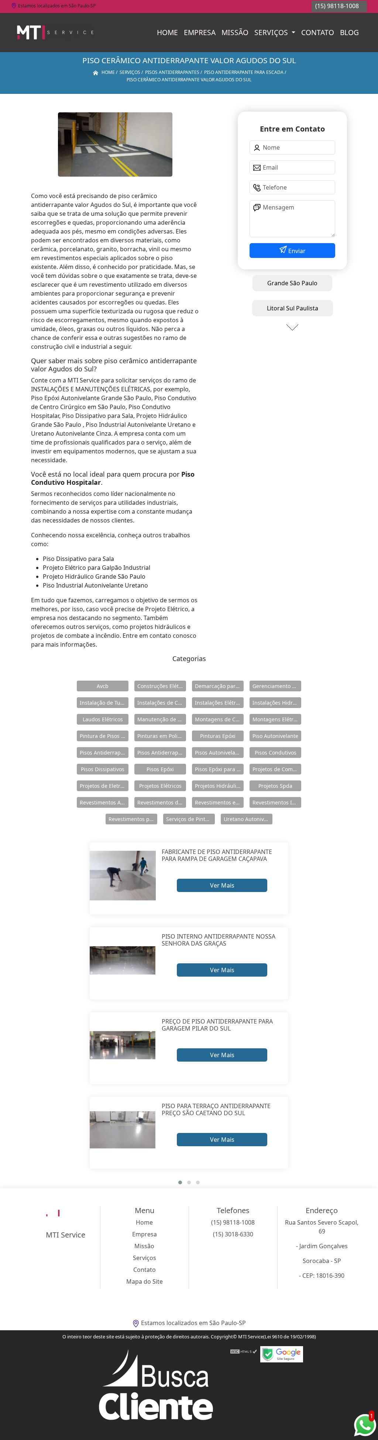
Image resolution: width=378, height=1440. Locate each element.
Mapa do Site (144, 1281)
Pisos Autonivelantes (219, 752)
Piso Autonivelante (275, 735)
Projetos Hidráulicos (219, 785)
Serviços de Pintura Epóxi (190, 819)
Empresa (200, 32)
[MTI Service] (55, 32)
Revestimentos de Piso (161, 802)
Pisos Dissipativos (102, 769)
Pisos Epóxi (160, 769)
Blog (349, 32)
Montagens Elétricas (276, 719)
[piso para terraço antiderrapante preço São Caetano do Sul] (123, 1130)
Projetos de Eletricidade (104, 785)
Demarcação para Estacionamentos (219, 686)
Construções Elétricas (161, 686)
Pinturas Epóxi (218, 735)
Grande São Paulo (292, 283)
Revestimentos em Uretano (219, 802)
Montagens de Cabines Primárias (219, 719)
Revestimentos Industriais (276, 802)
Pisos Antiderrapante (104, 752)
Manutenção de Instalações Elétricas (161, 719)
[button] (180, 1182)
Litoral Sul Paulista (292, 308)
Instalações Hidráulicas (276, 702)
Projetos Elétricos (160, 785)
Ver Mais (222, 885)
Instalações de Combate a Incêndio (161, 702)
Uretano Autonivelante (248, 819)
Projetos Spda (275, 785)
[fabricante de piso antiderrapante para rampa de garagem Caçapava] (123, 875)
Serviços (272, 32)
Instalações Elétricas (219, 702)
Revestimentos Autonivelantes (104, 802)
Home (167, 32)
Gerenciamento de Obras (276, 686)
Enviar (296, 251)
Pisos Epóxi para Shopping (219, 769)
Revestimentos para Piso (133, 819)
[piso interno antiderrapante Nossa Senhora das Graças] (123, 960)
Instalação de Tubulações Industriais (104, 702)
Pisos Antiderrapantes (161, 752)
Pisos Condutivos (275, 752)
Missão (234, 32)
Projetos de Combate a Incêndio (276, 769)
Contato (317, 32)
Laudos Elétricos (103, 719)
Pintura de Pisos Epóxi (104, 735)
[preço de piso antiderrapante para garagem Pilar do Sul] (123, 1045)
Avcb (103, 686)
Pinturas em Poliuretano (161, 735)
